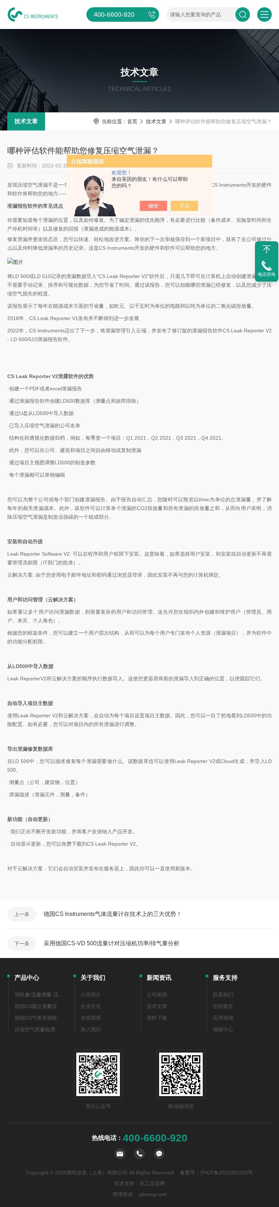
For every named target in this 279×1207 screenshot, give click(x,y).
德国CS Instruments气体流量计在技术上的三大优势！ (113, 914)
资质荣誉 (91, 1018)
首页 (132, 121)
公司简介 (91, 994)
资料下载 (157, 1018)
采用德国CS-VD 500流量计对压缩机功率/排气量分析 (111, 943)
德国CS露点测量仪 (36, 1006)
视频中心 (223, 1029)
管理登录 (123, 1194)
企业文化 (91, 1006)
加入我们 (91, 1029)
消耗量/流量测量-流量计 (40, 994)
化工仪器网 (152, 1183)
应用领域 (223, 1018)
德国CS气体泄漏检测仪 (40, 1018)
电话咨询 (266, 274)
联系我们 (223, 994)
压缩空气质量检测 (35, 1029)
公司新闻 (157, 994)
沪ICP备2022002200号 (226, 1172)
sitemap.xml (152, 1194)
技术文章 (26, 121)
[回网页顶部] (267, 249)
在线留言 (223, 1006)
